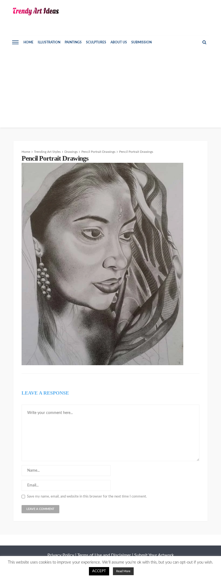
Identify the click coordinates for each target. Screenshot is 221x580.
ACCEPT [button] (99, 571)
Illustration (49, 42)
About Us (118, 42)
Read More (123, 571)
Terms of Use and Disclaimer (104, 555)
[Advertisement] (110, 89)
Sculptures (96, 42)
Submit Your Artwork (154, 555)
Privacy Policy (60, 555)
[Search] (204, 42)
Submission (141, 42)
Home (28, 42)
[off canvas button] (15, 42)
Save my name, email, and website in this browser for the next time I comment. (87, 496)
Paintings (73, 42)
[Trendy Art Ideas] (35, 11)
